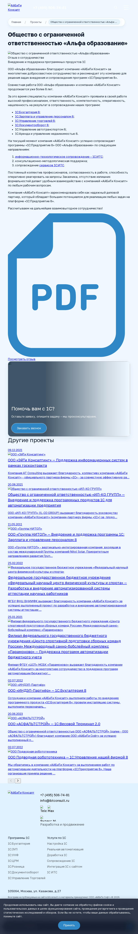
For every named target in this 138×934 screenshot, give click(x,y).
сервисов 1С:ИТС (51, 165)
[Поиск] (115, 7)
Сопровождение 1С (61, 861)
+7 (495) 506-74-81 (49, 7)
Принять (69, 925)
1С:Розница (16, 866)
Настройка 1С (57, 843)
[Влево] (11, 780)
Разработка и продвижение (62, 824)
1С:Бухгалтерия (19, 843)
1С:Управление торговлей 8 (35, 121)
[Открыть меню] (126, 7)
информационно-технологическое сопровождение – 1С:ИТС (59, 156)
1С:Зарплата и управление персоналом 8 (44, 116)
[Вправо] (18, 780)
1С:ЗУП (13, 849)
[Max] (51, 809)
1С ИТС (52, 872)
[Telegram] (43, 809)
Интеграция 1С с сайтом (64, 866)
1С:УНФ (13, 855)
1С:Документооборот (23, 872)
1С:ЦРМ (13, 861)
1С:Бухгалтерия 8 (27, 112)
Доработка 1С (57, 855)
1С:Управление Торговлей (26, 878)
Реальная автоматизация (65, 849)
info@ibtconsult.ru (54, 800)
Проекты (36, 22)
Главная (16, 22)
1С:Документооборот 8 (32, 125)
